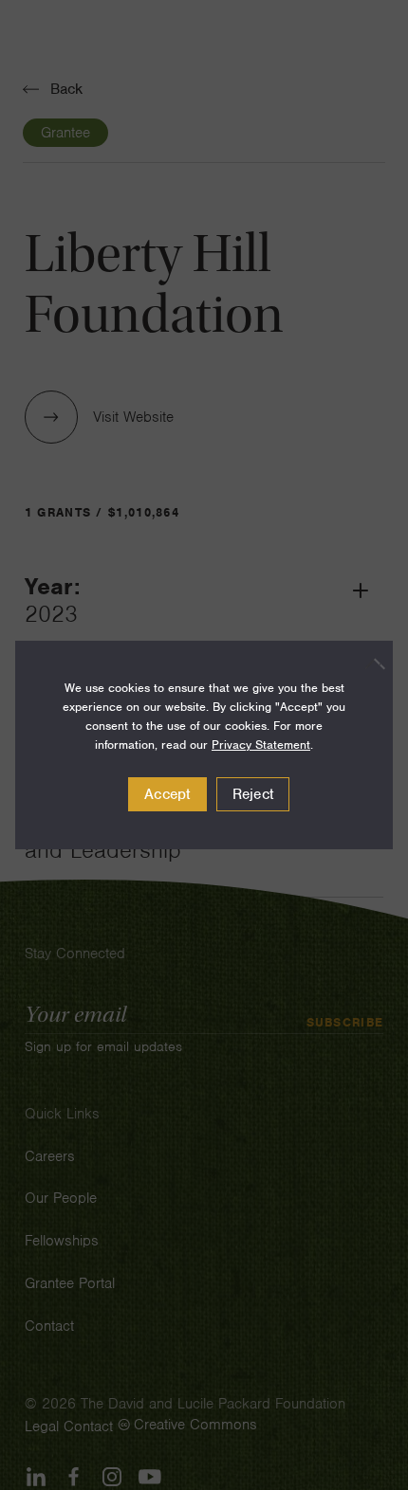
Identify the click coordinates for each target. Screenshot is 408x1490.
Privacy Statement (261, 744)
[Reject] (369, 663)
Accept (167, 794)
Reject (253, 794)
